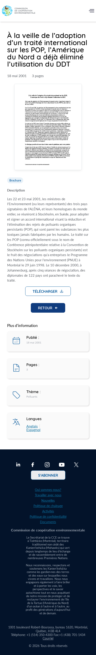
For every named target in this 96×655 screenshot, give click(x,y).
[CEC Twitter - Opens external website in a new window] (76, 465)
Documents (48, 522)
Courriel (48, 638)
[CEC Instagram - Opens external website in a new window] (47, 465)
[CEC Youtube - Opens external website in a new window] (61, 465)
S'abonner (48, 475)
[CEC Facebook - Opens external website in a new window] (32, 465)
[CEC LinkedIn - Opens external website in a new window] (18, 465)
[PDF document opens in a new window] (48, 127)
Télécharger (45, 291)
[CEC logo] (18, 11)
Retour (45, 307)
